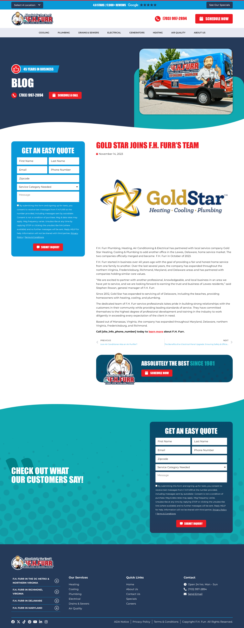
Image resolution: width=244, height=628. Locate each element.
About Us (199, 32)
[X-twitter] (18, 621)
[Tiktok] (24, 621)
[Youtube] (35, 621)
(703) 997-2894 (175, 18)
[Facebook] (13, 621)
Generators (136, 32)
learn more (156, 331)
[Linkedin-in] (40, 621)
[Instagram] (46, 621)
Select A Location (24, 5)
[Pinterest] (29, 621)
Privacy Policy (220, 509)
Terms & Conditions (34, 237)
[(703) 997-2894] (158, 19)
